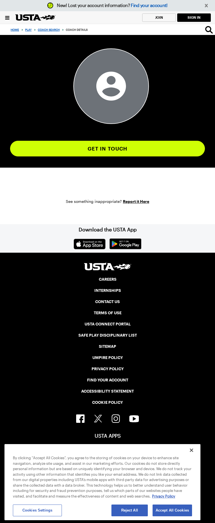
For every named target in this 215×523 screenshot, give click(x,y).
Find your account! (149, 5)
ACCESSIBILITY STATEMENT (107, 391)
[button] (206, 6)
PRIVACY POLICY (108, 368)
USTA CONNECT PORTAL (108, 324)
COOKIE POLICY (107, 402)
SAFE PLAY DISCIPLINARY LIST (107, 335)
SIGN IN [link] (194, 17)
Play (28, 29)
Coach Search (49, 29)
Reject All (129, 510)
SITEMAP (107, 346)
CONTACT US (107, 301)
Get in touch (108, 149)
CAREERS (107, 279)
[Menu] (7, 17)
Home (15, 29)
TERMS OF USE (107, 312)
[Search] (209, 29)
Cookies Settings (37, 510)
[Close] (191, 450)
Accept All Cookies (172, 510)
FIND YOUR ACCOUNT (107, 380)
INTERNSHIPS (107, 290)
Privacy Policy (163, 496)
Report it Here (136, 201)
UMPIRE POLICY (107, 357)
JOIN (159, 17)
